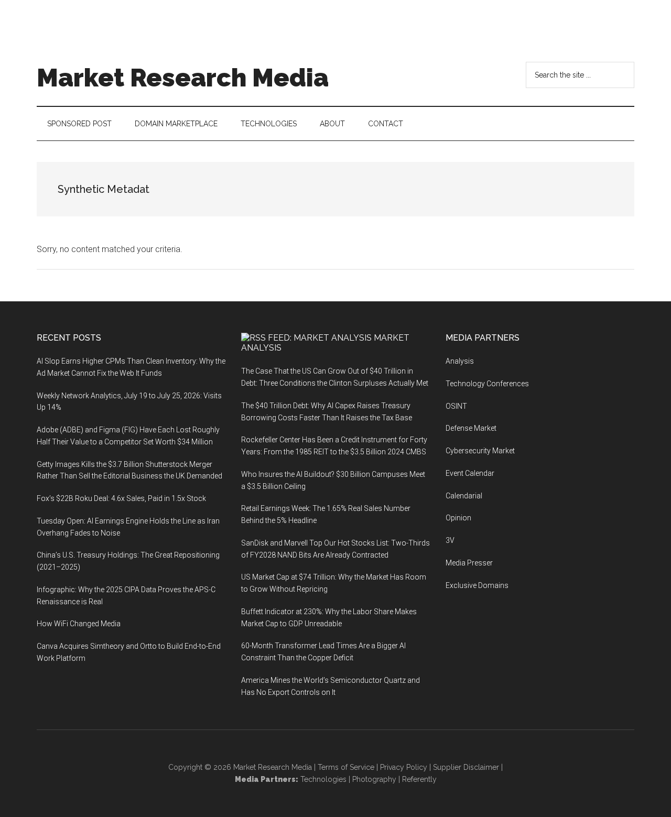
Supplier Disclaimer (466, 767)
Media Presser (469, 563)
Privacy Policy (403, 767)
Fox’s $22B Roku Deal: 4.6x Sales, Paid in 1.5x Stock (121, 498)
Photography (374, 779)
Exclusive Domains (477, 585)
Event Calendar (470, 473)
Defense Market (471, 428)
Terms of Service (346, 767)
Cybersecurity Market (480, 450)
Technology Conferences (487, 383)
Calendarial (464, 496)
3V (450, 540)
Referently (419, 779)
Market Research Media (183, 77)
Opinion (458, 518)
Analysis (460, 361)
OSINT (456, 406)
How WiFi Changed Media (79, 623)
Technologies (323, 779)
